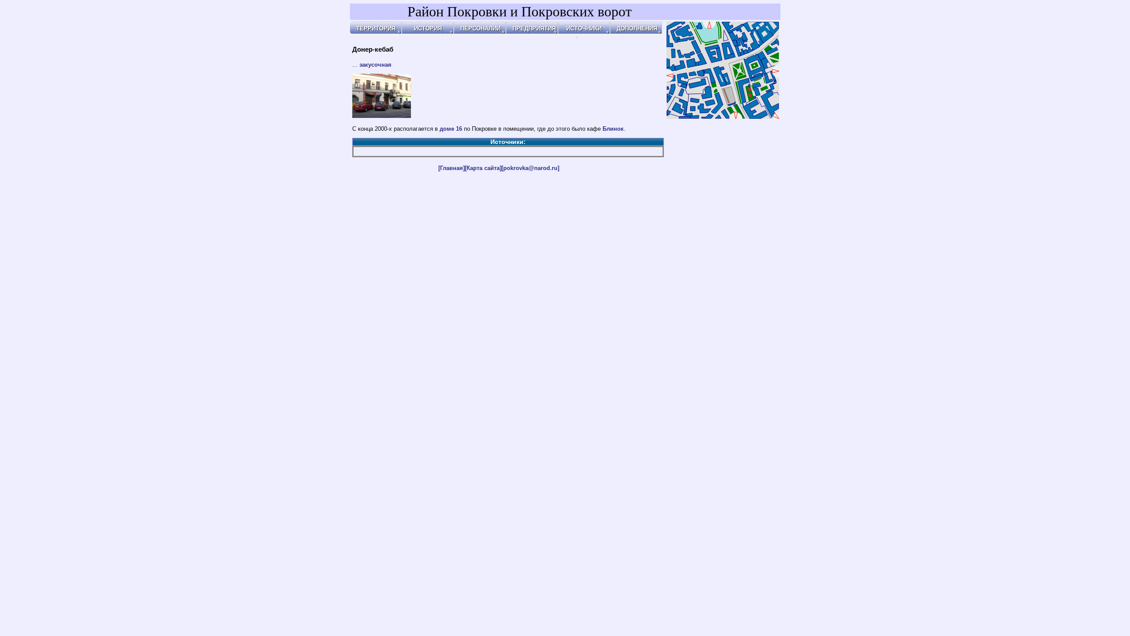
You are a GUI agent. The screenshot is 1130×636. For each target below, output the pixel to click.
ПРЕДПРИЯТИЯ (534, 28)
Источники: (508, 141)
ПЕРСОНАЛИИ (480, 28)
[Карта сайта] (483, 168)
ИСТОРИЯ (428, 28)
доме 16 (451, 128)
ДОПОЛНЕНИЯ (637, 28)
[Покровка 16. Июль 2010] (381, 115)
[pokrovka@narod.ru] (530, 168)
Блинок (613, 128)
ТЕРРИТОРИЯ (376, 28)
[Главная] (451, 168)
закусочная (375, 64)
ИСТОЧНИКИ (584, 28)
